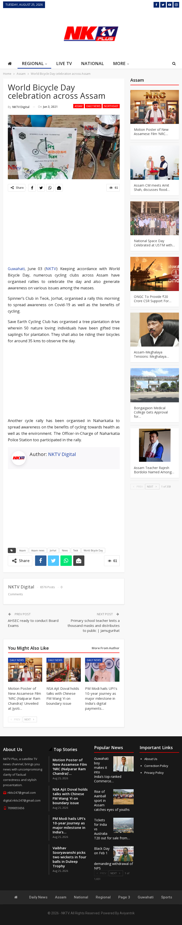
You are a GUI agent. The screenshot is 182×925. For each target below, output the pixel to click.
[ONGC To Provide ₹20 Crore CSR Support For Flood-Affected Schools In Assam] (154, 274)
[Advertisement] (155, 33)
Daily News (93, 106)
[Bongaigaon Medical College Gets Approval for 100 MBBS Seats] (154, 385)
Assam (78, 106)
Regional (33, 63)
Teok (75, 550)
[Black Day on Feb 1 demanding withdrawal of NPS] (123, 853)
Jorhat (53, 550)
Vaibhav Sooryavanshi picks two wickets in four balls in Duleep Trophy (69, 856)
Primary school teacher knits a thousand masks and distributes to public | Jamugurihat (94, 625)
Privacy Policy (154, 772)
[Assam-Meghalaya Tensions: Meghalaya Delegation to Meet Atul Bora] (154, 330)
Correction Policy (156, 766)
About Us (150, 759)
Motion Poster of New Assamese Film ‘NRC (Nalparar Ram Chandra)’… (70, 766)
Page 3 (124, 897)
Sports (166, 897)
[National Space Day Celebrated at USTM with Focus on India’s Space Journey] (154, 218)
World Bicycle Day (93, 550)
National (92, 63)
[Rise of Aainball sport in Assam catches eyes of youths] (123, 796)
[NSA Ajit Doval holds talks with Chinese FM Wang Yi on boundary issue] (63, 670)
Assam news (37, 550)
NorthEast (111, 106)
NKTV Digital (62, 454)
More (119, 63)
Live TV (64, 63)
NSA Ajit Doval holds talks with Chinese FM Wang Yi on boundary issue (70, 796)
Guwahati (16, 268)
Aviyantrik (127, 913)
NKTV (51, 268)
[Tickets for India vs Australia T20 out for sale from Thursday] (123, 825)
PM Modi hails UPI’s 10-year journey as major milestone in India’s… (69, 825)
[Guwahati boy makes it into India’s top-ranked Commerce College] (123, 763)
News (65, 550)
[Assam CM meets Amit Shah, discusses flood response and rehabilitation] (154, 163)
